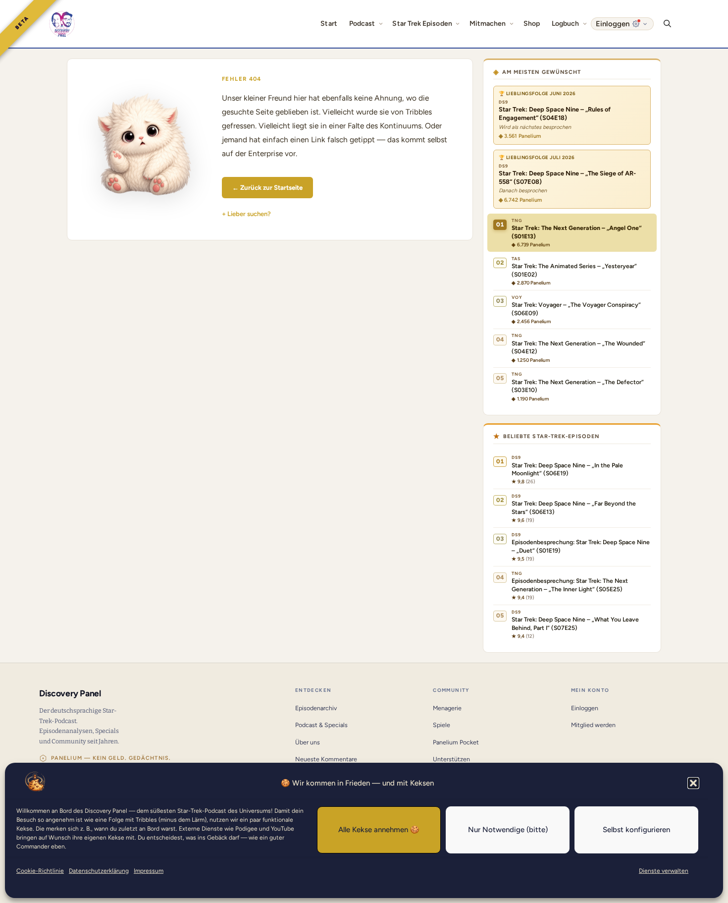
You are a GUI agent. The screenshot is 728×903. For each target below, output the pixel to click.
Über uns (307, 742)
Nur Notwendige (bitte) (508, 829)
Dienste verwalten (663, 870)
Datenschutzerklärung (99, 870)
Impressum (148, 870)
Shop (531, 23)
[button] (693, 783)
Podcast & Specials (321, 725)
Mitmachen (487, 23)
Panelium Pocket (456, 742)
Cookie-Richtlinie (40, 870)
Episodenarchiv (316, 708)
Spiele (441, 725)
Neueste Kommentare (326, 759)
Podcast (362, 23)
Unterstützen (451, 759)
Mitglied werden (593, 725)
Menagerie (447, 708)
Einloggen (584, 708)
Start (328, 23)
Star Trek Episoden (422, 23)
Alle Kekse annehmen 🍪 (378, 829)
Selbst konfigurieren (636, 829)
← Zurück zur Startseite (267, 187)
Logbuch (565, 23)
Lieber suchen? (249, 214)
